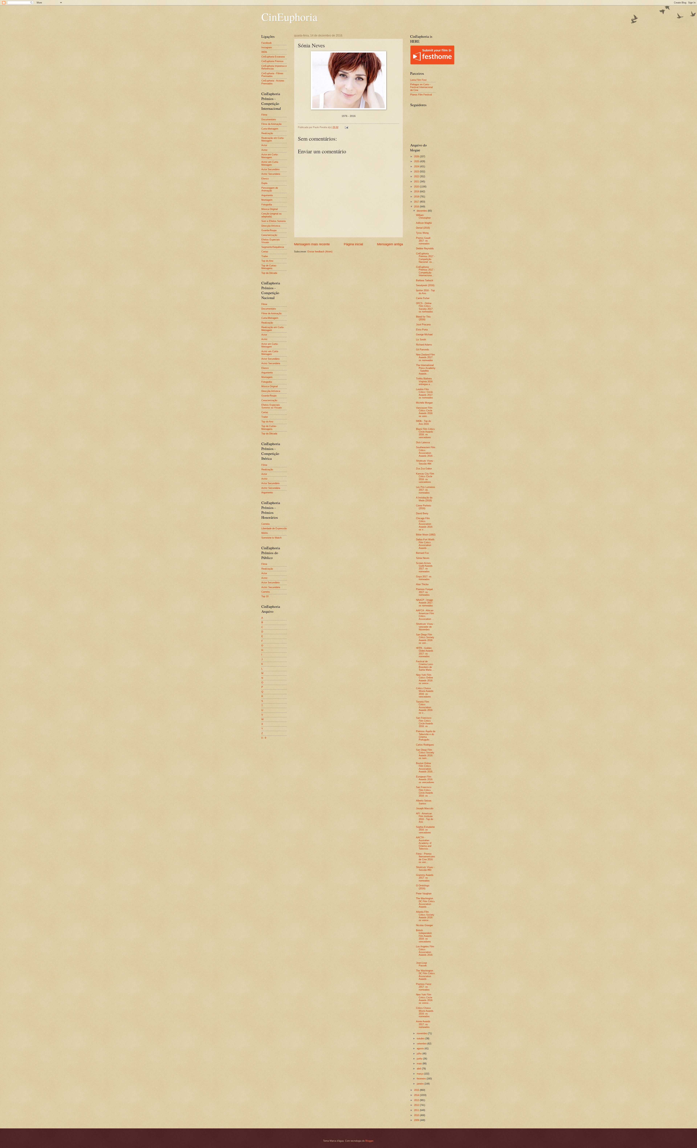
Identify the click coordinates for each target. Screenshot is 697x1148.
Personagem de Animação (269, 189)
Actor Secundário (270, 169)
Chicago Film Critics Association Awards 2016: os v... (424, 524)
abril (419, 1068)
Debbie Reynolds (425, 248)
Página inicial (353, 244)
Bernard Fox (422, 553)
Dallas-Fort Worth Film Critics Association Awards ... (425, 543)
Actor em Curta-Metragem (269, 156)
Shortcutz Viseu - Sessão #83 (425, 868)
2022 (417, 176)
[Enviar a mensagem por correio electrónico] (346, 127)
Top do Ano (267, 260)
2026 (417, 156)
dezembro (422, 210)
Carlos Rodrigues (425, 744)
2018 (417, 196)
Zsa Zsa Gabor (424, 468)
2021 (417, 181)
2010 (417, 1115)
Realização (267, 133)
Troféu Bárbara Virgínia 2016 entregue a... (424, 381)
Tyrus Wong (422, 233)
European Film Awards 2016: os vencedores (425, 779)
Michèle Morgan (424, 402)
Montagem (266, 200)
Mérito (264, 533)
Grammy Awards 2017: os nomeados (424, 878)
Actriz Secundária (270, 174)
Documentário (268, 119)
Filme (264, 114)
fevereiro (422, 1078)
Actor (264, 145)
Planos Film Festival (421, 94)
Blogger (369, 1140)
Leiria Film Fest (418, 80)
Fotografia (266, 204)
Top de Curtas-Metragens (269, 267)
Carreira (265, 524)
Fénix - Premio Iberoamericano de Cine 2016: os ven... (425, 857)
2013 (417, 1100)
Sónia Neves (422, 558)
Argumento (267, 195)
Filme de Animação (271, 124)
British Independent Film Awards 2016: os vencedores (424, 936)
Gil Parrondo (422, 349)
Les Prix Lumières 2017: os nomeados (425, 490)
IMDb (264, 52)
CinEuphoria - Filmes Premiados (272, 74)
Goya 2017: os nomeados (423, 578)
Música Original (269, 209)
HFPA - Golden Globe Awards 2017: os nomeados (424, 652)
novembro (422, 1033)
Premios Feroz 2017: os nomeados (423, 987)
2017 (417, 201)
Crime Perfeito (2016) (423, 507)
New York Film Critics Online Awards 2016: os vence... (424, 679)
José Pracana (423, 324)
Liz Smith (421, 339)
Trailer (264, 256)
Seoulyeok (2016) (425, 285)
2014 (417, 1095)
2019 (417, 191)
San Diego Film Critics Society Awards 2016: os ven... (425, 638)
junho (420, 1058)
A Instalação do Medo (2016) (424, 499)
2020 (417, 186)
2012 (417, 1105)
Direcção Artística (270, 225)
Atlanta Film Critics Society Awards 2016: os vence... (425, 916)
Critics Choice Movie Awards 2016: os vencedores (424, 692)
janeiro (420, 1083)
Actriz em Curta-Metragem (270, 163)
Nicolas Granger (424, 925)
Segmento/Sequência (272, 247)
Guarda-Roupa (268, 230)
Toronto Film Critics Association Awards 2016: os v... (424, 707)
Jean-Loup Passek (421, 964)
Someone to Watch (271, 537)
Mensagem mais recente (312, 244)
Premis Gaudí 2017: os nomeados (423, 241)
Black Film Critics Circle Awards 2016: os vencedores (425, 433)
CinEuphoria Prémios (272, 61)
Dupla (264, 183)
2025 (417, 161)
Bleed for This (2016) (423, 318)
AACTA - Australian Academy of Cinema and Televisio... (423, 843)
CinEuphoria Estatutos (273, 56)
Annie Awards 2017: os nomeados (423, 1024)
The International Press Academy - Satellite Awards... (425, 369)
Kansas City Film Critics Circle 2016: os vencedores (425, 477)
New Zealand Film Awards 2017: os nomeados (425, 357)
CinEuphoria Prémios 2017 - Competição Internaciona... (425, 271)
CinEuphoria (289, 16)
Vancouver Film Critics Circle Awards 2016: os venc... (424, 412)
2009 (417, 1120)
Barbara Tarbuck (424, 280)
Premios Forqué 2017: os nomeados (424, 592)
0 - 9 (263, 737)
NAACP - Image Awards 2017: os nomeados (424, 603)
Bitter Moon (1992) (425, 534)
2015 (417, 1090)
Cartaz (264, 251)
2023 (417, 171)
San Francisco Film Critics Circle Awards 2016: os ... (424, 722)
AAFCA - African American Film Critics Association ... (425, 614)
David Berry (422, 513)
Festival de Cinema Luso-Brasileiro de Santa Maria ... (425, 665)
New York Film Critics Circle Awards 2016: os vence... (424, 998)
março (420, 1073)
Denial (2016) (423, 227)
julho (419, 1053)
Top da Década (269, 273)
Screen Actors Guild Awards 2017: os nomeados (424, 567)
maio (420, 1063)
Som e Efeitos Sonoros (273, 221)
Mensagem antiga (390, 244)
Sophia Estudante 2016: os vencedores (425, 830)
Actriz (264, 150)
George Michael (424, 334)
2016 (417, 206)
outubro (421, 1038)
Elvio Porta (422, 329)
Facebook (266, 43)
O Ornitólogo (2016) (422, 887)
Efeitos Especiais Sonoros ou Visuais (271, 406)
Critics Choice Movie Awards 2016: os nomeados (424, 1012)
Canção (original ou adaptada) (271, 215)
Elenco (265, 178)
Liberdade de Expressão (274, 528)
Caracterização (269, 235)
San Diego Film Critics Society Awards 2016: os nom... (425, 754)
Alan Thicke (422, 584)
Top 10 (264, 596)
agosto (421, 1048)
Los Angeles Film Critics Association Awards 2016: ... (425, 952)
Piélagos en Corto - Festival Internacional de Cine (421, 87)
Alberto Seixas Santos (423, 802)
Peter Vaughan (423, 893)
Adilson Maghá (424, 223)
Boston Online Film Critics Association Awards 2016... (425, 767)
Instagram (266, 47)
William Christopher (423, 216)
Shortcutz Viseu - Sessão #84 (425, 462)
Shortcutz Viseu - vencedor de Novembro (425, 627)
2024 (417, 166)
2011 (417, 1110)
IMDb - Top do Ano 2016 (423, 422)
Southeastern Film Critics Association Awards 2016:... (425, 451)
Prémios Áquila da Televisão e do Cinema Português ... (425, 735)
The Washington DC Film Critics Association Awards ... (425, 902)
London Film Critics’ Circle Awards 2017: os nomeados (424, 393)
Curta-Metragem (269, 128)
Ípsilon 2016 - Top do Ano (425, 291)
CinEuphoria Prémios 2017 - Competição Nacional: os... (425, 257)
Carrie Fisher (422, 298)
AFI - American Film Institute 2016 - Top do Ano (424, 817)
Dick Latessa (423, 442)
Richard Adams (424, 344)
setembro (422, 1043)
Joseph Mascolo (424, 808)
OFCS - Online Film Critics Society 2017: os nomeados (424, 307)
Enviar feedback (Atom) (319, 251)
